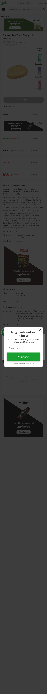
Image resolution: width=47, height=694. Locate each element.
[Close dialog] (40, 330)
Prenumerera (23, 356)
